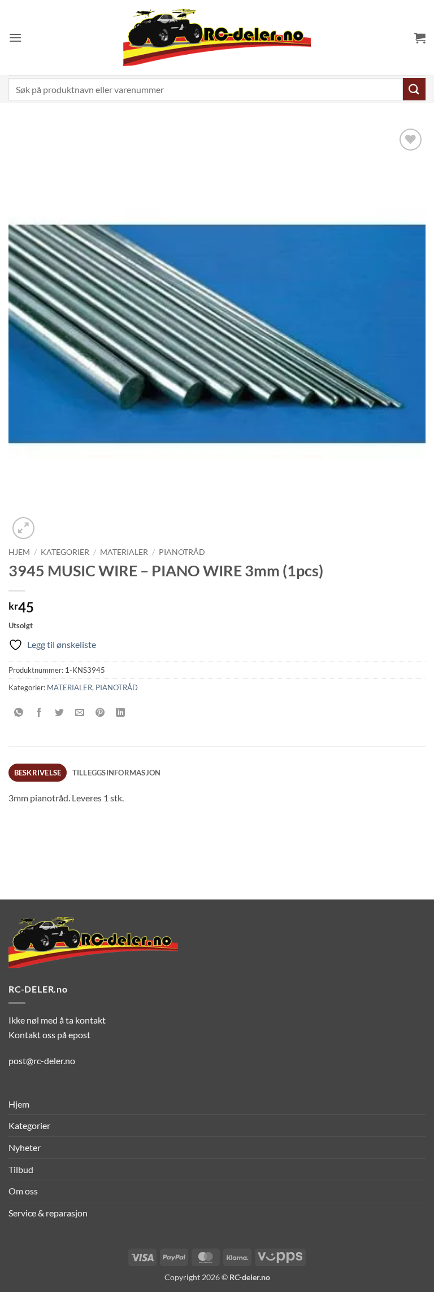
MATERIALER (124, 552)
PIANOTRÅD (182, 552)
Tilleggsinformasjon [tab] (116, 772)
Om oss (23, 1190)
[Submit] (414, 89)
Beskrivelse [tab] (38, 772)
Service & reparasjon (48, 1212)
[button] (15, 37)
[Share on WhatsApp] (19, 712)
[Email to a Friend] (80, 712)
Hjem (19, 552)
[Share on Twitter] (59, 712)
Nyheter (24, 1147)
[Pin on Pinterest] (100, 712)
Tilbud (20, 1169)
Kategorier (65, 552)
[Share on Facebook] (39, 712)
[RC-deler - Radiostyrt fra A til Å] (217, 37)
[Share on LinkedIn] (120, 712)
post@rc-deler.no (41, 1060)
